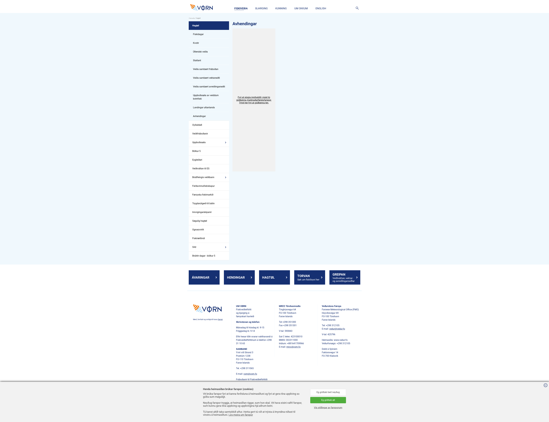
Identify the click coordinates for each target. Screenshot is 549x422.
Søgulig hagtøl (199, 221)
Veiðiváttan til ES (200, 168)
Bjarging (261, 8)
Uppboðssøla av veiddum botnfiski (206, 97)
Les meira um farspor (241, 414)
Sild (194, 247)
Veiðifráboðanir (200, 133)
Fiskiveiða (241, 8)
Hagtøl (195, 25)
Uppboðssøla (199, 142)
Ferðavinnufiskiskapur (203, 186)
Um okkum (301, 8)
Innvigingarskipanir (202, 212)
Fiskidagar (198, 34)
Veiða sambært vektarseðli (206, 78)
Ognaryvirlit (198, 229)
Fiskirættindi (198, 238)
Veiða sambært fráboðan (205, 69)
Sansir (220, 319)
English (321, 8)
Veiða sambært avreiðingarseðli (209, 86)
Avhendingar (199, 116)
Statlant (197, 60)
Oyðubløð (197, 125)
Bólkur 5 (196, 151)
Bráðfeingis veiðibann (203, 177)
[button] (253, 99)
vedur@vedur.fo (337, 328)
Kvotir (196, 43)
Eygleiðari (197, 159)
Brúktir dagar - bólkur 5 (203, 255)
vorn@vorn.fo (250, 374)
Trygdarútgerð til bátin (203, 203)
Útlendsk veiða (200, 51)
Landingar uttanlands (204, 107)
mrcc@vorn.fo (293, 346)
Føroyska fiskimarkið (202, 194)
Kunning (281, 8)
